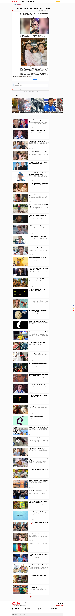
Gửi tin (59, 1)
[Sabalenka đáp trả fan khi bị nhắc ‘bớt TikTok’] (20, 303)
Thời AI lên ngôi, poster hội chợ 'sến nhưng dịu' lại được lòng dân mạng (38, 502)
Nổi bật (27, 1)
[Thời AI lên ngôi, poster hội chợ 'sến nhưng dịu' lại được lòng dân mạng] (20, 505)
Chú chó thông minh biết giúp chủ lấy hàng (38, 353)
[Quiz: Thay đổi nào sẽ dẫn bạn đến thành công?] (20, 579)
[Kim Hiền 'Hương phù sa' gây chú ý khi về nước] (20, 198)
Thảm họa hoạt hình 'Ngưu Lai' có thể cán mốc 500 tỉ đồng (38, 258)
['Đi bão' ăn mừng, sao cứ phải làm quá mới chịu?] (20, 367)
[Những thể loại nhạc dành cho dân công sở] (20, 515)
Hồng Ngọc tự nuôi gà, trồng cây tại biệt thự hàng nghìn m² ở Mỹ (38, 205)
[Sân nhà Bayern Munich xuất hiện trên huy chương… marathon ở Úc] (20, 314)
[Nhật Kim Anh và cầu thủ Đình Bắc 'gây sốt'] (20, 145)
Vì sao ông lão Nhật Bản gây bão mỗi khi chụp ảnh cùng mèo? (38, 470)
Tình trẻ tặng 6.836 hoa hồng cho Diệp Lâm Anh (38, 152)
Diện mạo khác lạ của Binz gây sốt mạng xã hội (38, 120)
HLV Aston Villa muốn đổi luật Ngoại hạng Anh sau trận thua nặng (38, 491)
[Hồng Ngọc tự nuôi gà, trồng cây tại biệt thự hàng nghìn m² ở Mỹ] (20, 208)
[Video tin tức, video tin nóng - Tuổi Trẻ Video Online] (28, 604)
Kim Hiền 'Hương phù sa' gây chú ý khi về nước (37, 195)
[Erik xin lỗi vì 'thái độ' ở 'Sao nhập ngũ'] (20, 134)
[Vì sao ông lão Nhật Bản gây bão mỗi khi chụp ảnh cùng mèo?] (20, 473)
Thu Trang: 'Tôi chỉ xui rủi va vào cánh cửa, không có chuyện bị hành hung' (38, 163)
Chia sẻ (35, 79)
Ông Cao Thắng (16, 76)
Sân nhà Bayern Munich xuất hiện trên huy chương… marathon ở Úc (38, 311)
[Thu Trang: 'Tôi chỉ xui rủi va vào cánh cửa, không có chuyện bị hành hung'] (20, 166)
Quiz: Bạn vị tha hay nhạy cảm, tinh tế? (37, 321)
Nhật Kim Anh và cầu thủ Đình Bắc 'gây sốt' (38, 141)
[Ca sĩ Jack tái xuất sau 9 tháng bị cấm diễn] (20, 229)
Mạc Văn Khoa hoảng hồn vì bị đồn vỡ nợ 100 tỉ (38, 247)
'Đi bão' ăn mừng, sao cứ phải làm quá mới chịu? (38, 364)
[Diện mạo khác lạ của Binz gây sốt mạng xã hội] (20, 123)
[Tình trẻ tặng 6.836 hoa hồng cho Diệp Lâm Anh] (20, 155)
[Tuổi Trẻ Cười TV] (60, 603)
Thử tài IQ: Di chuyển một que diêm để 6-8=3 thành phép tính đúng (38, 396)
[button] (36, 1)
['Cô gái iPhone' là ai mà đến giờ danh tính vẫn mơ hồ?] (20, 462)
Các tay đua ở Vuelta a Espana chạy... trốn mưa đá (24, 112)
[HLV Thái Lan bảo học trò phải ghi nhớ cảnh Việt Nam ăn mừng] (20, 589)
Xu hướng (22, 1)
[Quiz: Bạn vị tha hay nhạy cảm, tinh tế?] (20, 325)
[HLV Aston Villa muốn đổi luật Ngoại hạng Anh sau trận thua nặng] (20, 494)
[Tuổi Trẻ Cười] (62, 603)
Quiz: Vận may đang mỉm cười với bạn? (37, 342)
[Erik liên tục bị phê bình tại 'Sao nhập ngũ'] (20, 240)
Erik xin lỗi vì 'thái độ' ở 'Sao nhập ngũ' (37, 130)
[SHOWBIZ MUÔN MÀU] (37, 5)
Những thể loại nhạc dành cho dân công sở (38, 512)
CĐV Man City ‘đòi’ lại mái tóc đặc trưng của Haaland (38, 555)
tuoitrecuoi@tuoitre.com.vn (42, 609)
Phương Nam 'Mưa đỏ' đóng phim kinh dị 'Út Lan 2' (38, 216)
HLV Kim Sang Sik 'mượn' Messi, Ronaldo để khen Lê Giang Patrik (38, 332)
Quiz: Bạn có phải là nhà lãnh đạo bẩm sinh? (38, 480)
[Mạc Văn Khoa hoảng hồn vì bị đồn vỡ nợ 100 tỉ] (20, 250)
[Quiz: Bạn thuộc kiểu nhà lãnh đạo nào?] (37, 105)
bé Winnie (30, 76)
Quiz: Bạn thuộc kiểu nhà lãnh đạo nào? (37, 112)
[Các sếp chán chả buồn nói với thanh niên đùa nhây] (20, 526)
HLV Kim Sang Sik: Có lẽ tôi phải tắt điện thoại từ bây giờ (50, 112)
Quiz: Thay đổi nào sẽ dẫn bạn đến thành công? (37, 576)
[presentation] (12, 105)
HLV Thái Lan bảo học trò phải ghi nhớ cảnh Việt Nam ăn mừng (38, 586)
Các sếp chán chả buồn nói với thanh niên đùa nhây (38, 523)
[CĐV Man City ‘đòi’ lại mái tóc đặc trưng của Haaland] (20, 558)
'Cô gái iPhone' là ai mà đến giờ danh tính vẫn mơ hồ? (38, 459)
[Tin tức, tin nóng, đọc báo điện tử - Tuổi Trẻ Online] (22, 604)
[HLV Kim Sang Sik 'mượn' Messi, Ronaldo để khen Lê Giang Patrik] (20, 335)
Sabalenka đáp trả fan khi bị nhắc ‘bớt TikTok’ (38, 300)
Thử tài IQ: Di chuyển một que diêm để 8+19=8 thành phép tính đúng (37, 290)
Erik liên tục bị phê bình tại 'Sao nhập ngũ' (38, 236)
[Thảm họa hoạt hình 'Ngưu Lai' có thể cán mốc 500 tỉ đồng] (20, 261)
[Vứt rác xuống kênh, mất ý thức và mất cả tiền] (20, 431)
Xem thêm (30, 596)
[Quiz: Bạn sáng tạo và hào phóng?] (20, 420)
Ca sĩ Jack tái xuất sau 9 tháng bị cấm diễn (38, 226)
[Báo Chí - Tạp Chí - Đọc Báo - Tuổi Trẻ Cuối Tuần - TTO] (25, 604)
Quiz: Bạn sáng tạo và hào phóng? (36, 416)
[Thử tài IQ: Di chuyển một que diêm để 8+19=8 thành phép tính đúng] (20, 293)
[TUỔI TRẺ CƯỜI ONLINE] (16, 603)
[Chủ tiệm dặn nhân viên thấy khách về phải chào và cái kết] (20, 441)
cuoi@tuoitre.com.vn (28, 609)
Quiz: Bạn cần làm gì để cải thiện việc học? (38, 543)
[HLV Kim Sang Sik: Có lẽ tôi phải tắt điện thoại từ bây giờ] (50, 105)
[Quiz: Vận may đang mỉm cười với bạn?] (20, 346)
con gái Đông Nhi (23, 76)
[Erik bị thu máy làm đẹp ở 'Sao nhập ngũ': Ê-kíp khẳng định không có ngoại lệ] (20, 176)
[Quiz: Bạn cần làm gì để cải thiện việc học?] (20, 547)
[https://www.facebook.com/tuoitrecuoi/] (58, 603)
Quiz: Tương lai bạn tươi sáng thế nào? (37, 406)
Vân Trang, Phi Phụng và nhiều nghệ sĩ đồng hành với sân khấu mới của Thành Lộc (38, 184)
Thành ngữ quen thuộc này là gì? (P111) (37, 279)
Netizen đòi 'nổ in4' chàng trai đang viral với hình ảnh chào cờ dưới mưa (38, 375)
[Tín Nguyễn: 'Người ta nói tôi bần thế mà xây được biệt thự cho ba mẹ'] (20, 272)
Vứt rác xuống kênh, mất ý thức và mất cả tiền (38, 427)
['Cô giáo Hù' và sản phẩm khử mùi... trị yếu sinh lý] (20, 568)
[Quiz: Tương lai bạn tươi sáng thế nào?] (20, 409)
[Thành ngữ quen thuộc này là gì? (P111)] (20, 282)
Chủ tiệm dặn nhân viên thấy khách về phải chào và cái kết (38, 438)
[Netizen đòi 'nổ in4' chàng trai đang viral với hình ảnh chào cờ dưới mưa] (20, 378)
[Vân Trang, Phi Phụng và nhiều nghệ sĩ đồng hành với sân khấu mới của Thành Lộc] (20, 187)
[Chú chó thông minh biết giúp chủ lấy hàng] (20, 356)
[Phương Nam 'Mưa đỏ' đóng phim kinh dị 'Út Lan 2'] (20, 219)
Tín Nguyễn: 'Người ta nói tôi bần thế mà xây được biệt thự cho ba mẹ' (38, 269)
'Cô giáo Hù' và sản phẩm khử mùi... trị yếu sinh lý (38, 565)
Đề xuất (32, 1)
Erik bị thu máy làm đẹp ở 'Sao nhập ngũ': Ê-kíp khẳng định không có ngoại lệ (38, 173)
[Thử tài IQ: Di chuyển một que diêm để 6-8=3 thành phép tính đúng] (20, 399)
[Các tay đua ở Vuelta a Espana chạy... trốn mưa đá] (24, 105)
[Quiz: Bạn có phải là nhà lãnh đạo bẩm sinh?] (20, 484)
